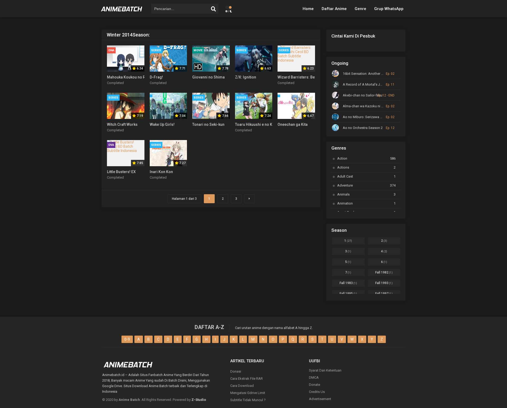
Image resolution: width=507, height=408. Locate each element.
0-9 (127, 339)
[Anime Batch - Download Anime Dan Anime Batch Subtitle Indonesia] (122, 13)
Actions (366, 167)
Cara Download (242, 386)
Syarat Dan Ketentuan (325, 370)
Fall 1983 (348, 283)
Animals (366, 194)
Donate (314, 385)
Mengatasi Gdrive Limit (247, 393)
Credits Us (317, 392)
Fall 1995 (348, 293)
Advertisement (320, 399)
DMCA (314, 377)
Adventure (366, 185)
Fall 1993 (384, 283)
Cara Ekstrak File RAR (246, 379)
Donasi (235, 371)
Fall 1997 (384, 293)
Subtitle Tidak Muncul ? (248, 400)
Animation (366, 203)
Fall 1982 (384, 272)
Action (366, 158)
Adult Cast (366, 176)
